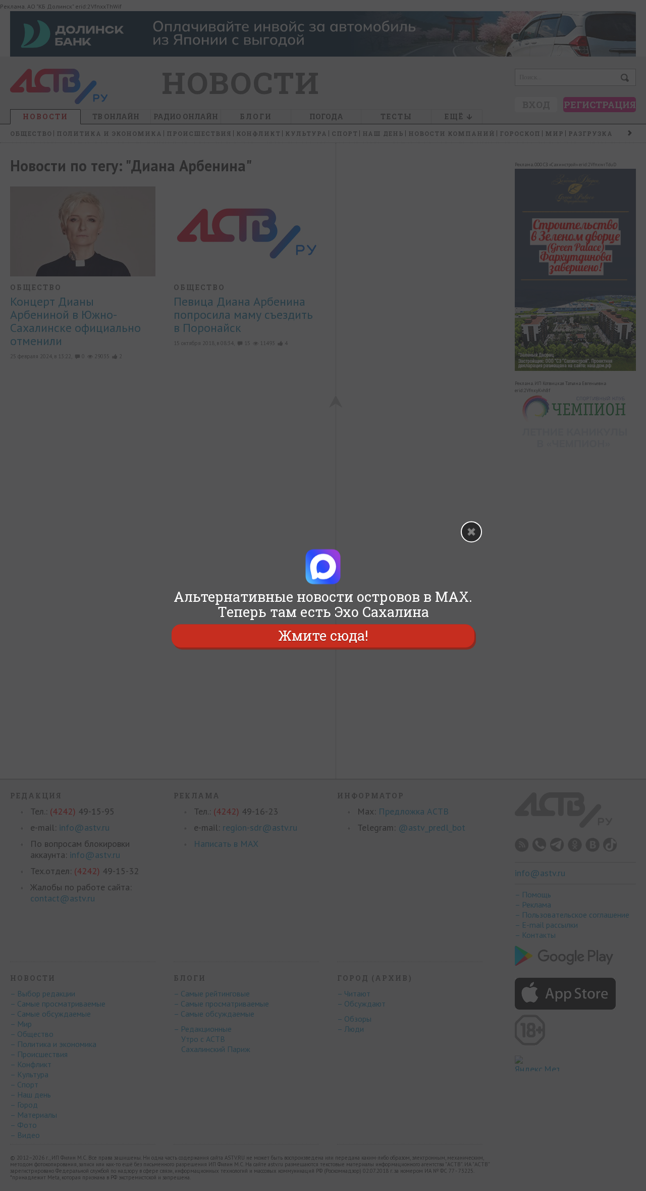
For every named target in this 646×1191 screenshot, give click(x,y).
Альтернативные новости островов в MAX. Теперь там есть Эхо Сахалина (323, 604)
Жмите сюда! (323, 635)
